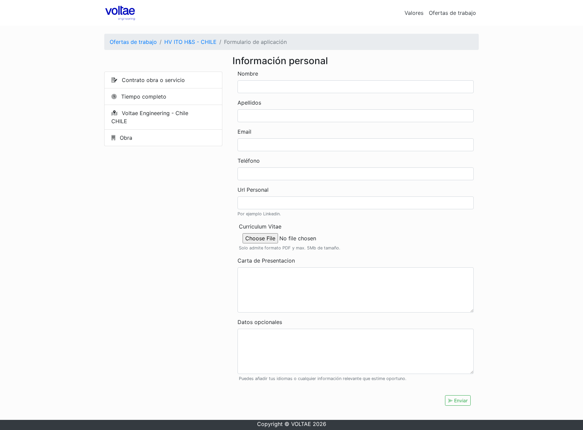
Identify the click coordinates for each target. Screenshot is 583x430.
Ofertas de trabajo (452, 12)
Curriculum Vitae (260, 226)
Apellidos (249, 102)
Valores (414, 12)
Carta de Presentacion (266, 260)
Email (244, 131)
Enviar (460, 400)
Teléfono (249, 160)
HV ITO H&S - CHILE (190, 41)
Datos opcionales (260, 322)
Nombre (248, 73)
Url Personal (253, 189)
